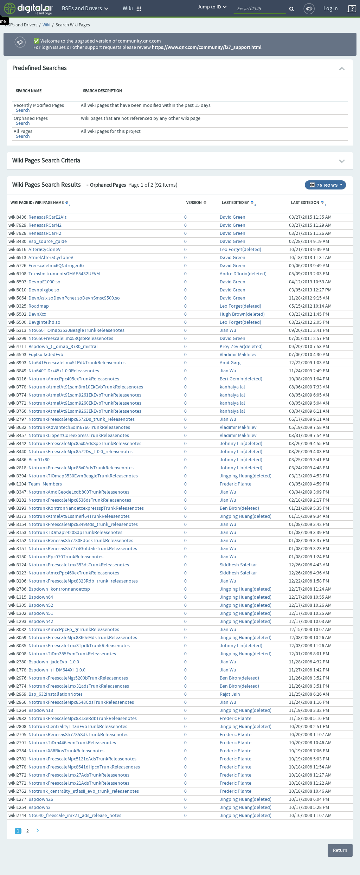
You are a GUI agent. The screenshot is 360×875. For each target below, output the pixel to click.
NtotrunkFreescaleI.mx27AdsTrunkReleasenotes (78, 775)
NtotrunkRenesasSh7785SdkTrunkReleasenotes (78, 735)
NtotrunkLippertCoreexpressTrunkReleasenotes (78, 435)
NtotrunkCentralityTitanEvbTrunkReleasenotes (77, 726)
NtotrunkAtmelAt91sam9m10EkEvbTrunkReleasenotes (85, 387)
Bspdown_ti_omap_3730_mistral (63, 346)
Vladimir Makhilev (238, 355)
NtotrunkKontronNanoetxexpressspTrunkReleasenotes (86, 508)
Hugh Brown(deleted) (242, 314)
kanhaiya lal (232, 387)
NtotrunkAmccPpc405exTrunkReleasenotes (73, 379)
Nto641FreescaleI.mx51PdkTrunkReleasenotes (77, 363)
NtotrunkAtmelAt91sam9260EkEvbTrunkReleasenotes (84, 403)
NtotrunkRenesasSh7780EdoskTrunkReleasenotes (80, 541)
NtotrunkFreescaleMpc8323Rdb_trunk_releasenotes (83, 581)
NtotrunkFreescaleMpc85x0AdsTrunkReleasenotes (81, 468)
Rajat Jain (230, 694)
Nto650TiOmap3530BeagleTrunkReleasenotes (76, 330)
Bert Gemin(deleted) (241, 379)
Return (340, 850)
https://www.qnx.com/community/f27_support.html (207, 47)
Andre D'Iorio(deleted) (243, 274)
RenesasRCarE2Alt (47, 217)
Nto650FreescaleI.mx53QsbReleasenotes (70, 338)
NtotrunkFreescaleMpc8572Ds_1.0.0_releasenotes (80, 452)
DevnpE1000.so (44, 282)
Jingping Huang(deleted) (245, 476)
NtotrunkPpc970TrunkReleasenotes (65, 557)
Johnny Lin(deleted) (241, 443)
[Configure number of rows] (342, 183)
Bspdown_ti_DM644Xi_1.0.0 (56, 670)
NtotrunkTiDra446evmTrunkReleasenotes (72, 743)
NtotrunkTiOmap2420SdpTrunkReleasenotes (75, 532)
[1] (321, 203)
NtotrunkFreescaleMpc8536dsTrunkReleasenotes (79, 500)
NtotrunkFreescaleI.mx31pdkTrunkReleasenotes (79, 646)
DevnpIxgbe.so (43, 290)
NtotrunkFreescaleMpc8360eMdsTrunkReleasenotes (82, 638)
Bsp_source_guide (47, 241)
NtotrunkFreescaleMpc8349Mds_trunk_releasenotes (83, 524)
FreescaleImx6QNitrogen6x (56, 266)
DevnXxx (37, 314)
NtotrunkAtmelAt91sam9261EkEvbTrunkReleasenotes (84, 395)
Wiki (46, 25)
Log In (330, 8)
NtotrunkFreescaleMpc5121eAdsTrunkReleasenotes (82, 759)
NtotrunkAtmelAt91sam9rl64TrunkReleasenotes (79, 516)
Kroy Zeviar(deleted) (241, 346)
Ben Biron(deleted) (239, 508)
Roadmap (38, 306)
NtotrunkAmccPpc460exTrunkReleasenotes (73, 573)
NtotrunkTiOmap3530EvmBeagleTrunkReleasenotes (83, 476)
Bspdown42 (40, 621)
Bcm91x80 (39, 460)
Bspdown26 (40, 799)
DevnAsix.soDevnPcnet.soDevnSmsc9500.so (74, 298)
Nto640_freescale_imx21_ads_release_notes (74, 815)
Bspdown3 (39, 807)
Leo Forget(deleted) (240, 249)
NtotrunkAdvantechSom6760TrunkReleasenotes (79, 427)
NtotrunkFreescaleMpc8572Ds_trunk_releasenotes (81, 419)
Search (23, 110)
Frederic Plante (235, 484)
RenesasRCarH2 (44, 233)
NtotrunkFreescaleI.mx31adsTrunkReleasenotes (78, 686)
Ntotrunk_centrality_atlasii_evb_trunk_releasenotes (83, 791)
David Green (232, 217)
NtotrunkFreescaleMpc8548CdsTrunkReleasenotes (81, 702)
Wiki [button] (129, 8)
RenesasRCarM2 (45, 225)
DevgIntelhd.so (44, 322)
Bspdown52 (40, 605)
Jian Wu (228, 330)
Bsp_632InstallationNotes (55, 694)
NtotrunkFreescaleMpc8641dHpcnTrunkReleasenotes (84, 767)
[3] (251, 203)
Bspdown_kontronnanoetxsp (59, 589)
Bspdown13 (40, 710)
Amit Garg (230, 363)
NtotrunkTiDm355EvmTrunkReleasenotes (72, 654)
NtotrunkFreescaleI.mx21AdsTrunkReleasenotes (78, 783)
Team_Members (45, 484)
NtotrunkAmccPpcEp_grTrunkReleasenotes (73, 629)
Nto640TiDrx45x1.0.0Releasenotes (63, 371)
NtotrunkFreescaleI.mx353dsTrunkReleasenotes (78, 565)
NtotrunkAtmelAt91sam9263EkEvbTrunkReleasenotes (84, 411)
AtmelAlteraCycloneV (50, 258)
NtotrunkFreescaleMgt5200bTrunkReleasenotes (78, 678)
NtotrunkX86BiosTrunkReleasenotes (66, 751)
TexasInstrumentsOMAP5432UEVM (64, 274)
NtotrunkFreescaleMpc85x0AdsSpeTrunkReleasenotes (84, 443)
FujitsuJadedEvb (45, 355)
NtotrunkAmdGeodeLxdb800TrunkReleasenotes (78, 492)
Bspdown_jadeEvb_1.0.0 (53, 662)
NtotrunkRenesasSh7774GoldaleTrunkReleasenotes (82, 549)
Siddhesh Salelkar (238, 565)
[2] (66, 203)
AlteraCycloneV (44, 249)
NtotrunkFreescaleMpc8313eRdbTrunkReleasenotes (82, 718)
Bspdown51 (40, 613)
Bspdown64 (40, 597)
